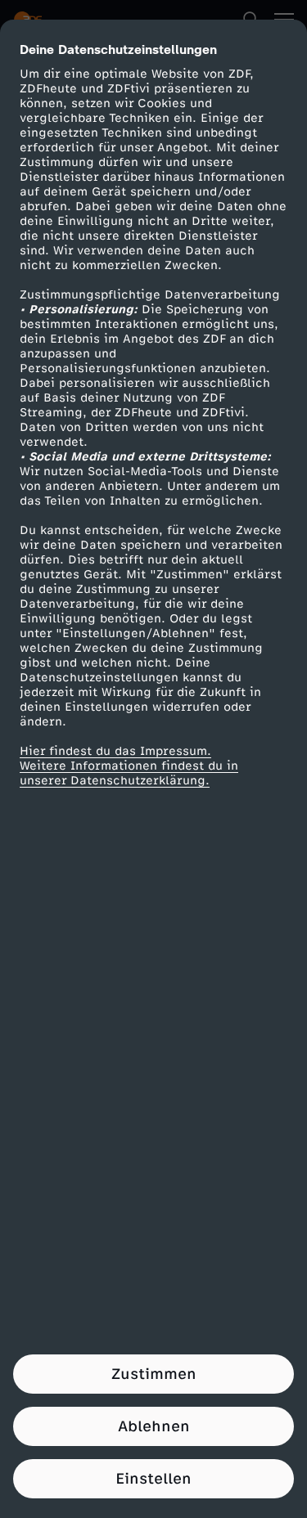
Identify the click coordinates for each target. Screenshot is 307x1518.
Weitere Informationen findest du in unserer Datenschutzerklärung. (129, 773)
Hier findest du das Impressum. (115, 751)
